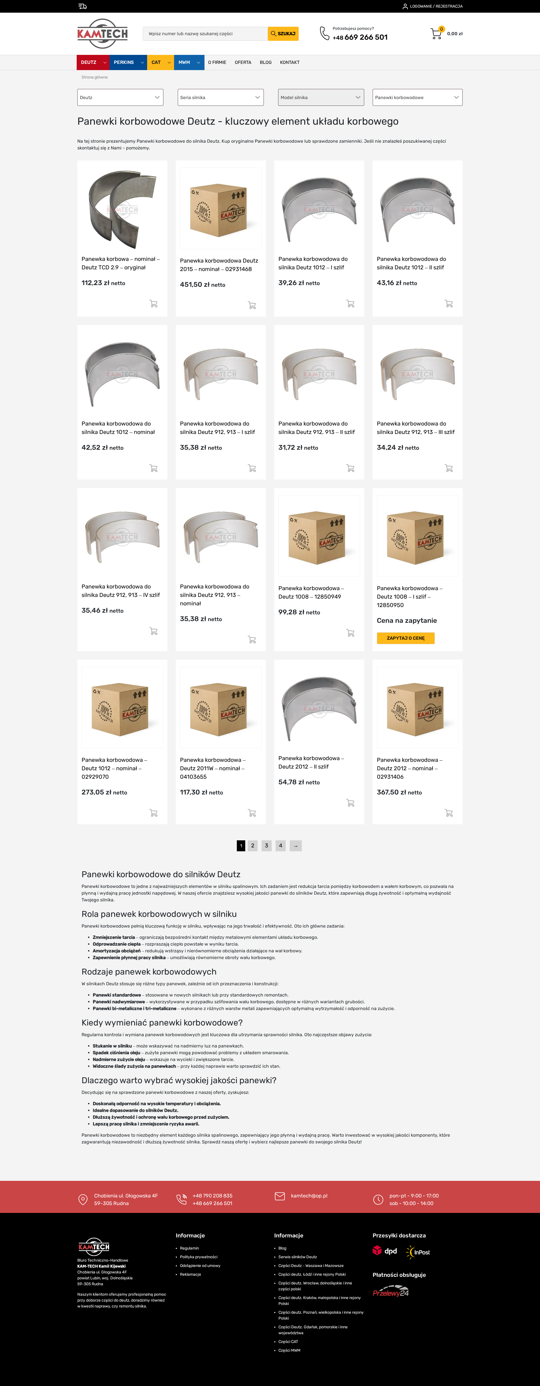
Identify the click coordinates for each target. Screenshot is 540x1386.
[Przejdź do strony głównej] (102, 33)
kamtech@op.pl (309, 1196)
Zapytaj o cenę (406, 638)
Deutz (89, 62)
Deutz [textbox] (86, 97)
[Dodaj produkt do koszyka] (153, 305)
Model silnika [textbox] (294, 97)
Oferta (243, 62)
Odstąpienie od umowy (200, 1265)
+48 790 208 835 (213, 1196)
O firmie (217, 62)
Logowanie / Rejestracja (436, 6)
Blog (266, 62)
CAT (157, 62)
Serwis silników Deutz (297, 1257)
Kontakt (290, 62)
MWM (185, 62)
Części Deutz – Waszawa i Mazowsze (311, 1265)
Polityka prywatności (198, 1257)
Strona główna (95, 77)
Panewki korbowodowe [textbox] (399, 97)
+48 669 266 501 (212, 1203)
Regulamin (189, 1248)
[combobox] (418, 97)
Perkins (124, 62)
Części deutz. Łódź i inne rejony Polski (312, 1274)
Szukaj (286, 33)
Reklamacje (190, 1274)
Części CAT (288, 1341)
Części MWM (289, 1350)
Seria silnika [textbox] (192, 97)
